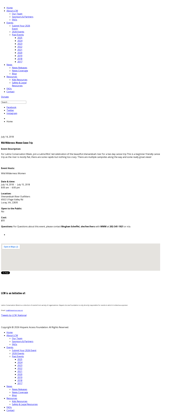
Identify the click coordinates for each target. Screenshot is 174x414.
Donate (5, 96)
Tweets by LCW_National (14, 315)
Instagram (12, 113)
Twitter (10, 110)
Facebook (11, 107)
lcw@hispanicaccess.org (14, 310)
